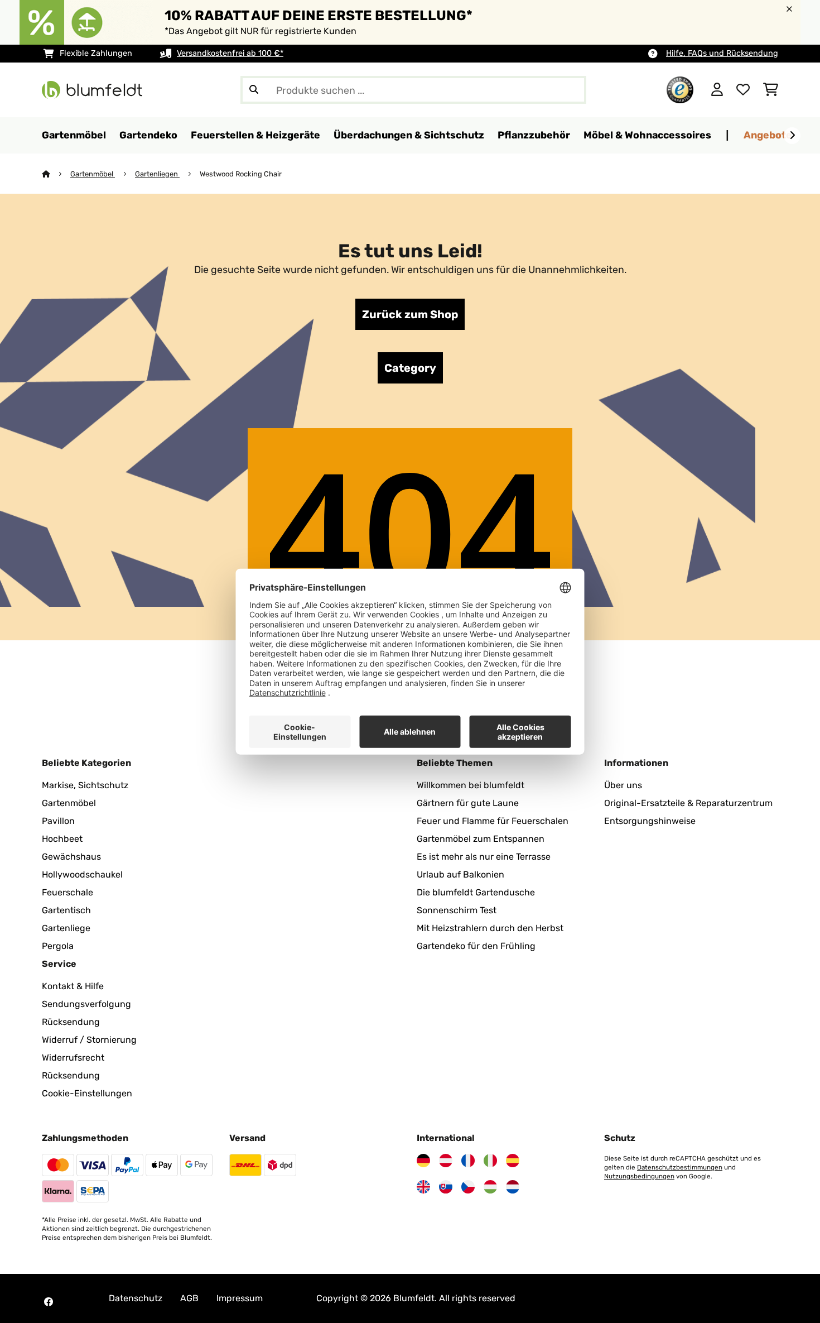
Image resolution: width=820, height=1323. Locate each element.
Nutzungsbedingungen (639, 1176)
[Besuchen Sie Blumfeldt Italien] (490, 1160)
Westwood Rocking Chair (241, 174)
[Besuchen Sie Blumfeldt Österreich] (445, 1160)
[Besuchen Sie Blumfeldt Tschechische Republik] (468, 1186)
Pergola (58, 946)
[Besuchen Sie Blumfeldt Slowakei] (445, 1186)
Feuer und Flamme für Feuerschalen (492, 821)
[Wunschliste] (743, 90)
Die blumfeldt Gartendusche (476, 892)
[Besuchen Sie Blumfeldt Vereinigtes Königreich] (423, 1186)
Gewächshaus (71, 856)
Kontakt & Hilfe (73, 986)
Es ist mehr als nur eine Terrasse (484, 856)
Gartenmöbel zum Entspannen (480, 838)
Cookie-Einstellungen (87, 1093)
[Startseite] (56, 174)
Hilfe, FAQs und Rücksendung (722, 53)
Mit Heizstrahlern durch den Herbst (490, 928)
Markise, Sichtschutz (85, 785)
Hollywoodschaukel (82, 874)
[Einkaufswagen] (770, 90)
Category (410, 368)
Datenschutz (135, 1298)
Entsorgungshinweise (650, 821)
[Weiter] (792, 135)
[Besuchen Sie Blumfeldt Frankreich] (468, 1160)
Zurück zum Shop (410, 314)
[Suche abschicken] (253, 90)
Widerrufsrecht (73, 1057)
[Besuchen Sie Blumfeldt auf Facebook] (48, 1302)
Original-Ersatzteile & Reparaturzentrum (688, 803)
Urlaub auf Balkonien (460, 874)
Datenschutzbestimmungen (679, 1167)
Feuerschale (67, 892)
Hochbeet (62, 838)
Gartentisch (66, 910)
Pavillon (58, 821)
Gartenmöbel (92, 174)
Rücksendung (71, 1022)
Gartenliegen (157, 174)
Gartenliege (66, 928)
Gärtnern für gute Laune (468, 803)
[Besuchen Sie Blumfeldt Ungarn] (490, 1186)
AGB (189, 1298)
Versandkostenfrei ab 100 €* (230, 53)
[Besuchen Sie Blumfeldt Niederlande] (512, 1186)
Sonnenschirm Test (456, 910)
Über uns (623, 785)
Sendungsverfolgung (86, 1004)
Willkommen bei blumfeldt (470, 785)
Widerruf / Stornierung (89, 1039)
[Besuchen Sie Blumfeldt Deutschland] (423, 1160)
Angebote (768, 135)
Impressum (239, 1298)
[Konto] (717, 90)
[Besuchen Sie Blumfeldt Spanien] (512, 1160)
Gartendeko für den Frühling (476, 946)
